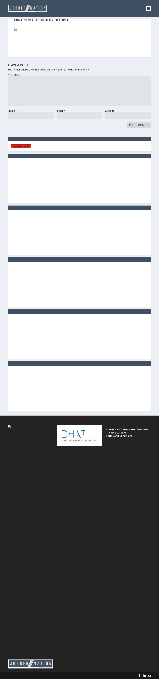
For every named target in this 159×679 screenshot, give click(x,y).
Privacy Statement (117, 432)
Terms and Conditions (119, 436)
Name (12, 110)
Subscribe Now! (21, 146)
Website (109, 110)
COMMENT (14, 75)
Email (61, 110)
